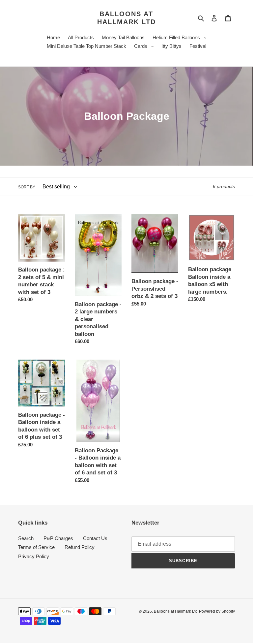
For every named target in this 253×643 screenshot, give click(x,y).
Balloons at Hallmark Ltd (126, 17)
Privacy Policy (33, 556)
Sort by (26, 187)
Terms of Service (36, 547)
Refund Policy (80, 547)
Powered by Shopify (217, 611)
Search (26, 538)
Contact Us (95, 538)
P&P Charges (58, 538)
